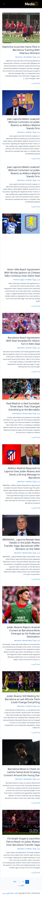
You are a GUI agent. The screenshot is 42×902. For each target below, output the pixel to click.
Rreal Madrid (16, 413)
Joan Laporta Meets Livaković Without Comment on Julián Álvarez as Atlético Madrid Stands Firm (23, 123)
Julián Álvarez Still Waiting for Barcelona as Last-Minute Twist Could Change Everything (22, 699)
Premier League (18, 280)
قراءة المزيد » (35, 83)
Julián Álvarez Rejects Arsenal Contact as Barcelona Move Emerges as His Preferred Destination (23, 632)
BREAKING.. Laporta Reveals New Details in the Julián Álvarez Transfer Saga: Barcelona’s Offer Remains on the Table (21, 544)
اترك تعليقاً (36, 57)
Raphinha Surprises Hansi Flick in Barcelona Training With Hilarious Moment (21, 50)
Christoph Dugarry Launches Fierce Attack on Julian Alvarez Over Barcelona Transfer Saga (23, 841)
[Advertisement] (21, 251)
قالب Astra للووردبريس (9, 893)
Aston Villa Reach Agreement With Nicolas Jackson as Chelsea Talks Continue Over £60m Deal (22, 272)
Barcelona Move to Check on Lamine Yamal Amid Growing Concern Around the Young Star (22, 772)
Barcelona (18, 57)
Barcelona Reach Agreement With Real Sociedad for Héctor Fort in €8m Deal (23, 341)
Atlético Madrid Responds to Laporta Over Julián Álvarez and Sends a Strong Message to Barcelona (22, 473)
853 (14, 882)
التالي (21, 885)
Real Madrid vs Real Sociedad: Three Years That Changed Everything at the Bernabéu (23, 406)
